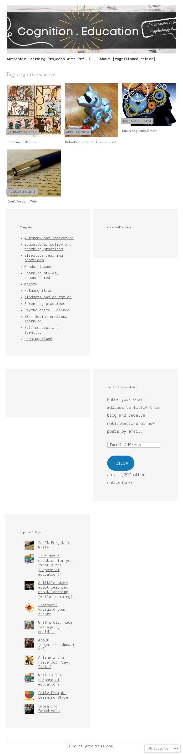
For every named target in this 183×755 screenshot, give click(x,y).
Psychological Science (47, 310)
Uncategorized (38, 339)
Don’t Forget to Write (22, 201)
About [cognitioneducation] (128, 59)
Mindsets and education (48, 297)
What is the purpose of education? (50, 679)
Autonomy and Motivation (49, 238)
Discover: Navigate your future (52, 609)
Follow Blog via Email (122, 387)
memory (31, 284)
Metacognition (38, 290)
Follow (121, 463)
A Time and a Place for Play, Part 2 (54, 662)
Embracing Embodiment (139, 130)
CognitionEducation (119, 227)
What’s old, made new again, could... (55, 627)
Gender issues (38, 267)
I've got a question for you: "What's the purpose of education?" (56, 565)
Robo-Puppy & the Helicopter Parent (90, 141)
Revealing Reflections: (22, 141)
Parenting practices (45, 304)
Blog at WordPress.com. (91, 746)
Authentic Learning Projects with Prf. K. (50, 59)
